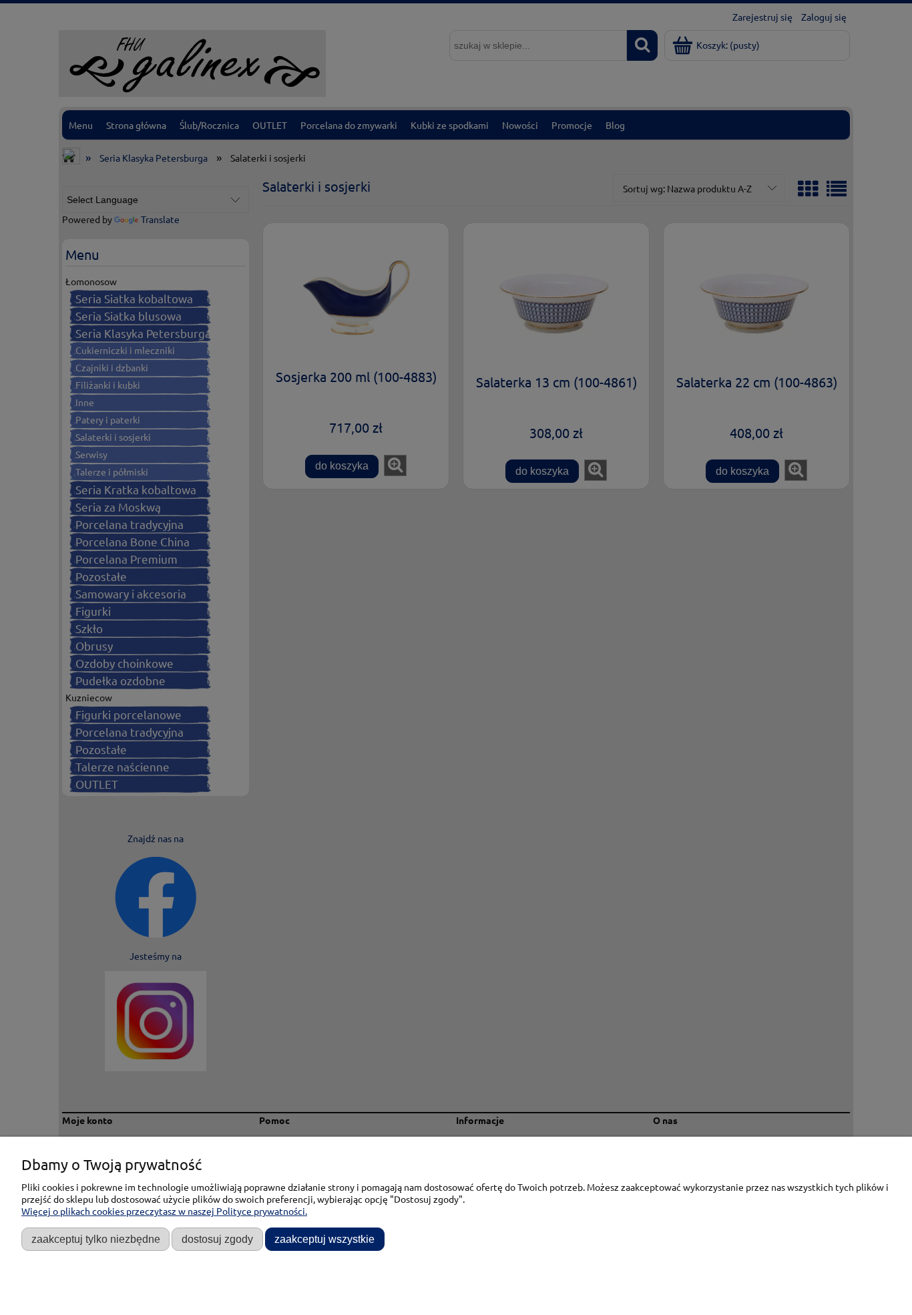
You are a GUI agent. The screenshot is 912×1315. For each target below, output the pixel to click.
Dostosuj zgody (217, 1239)
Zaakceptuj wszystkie (324, 1239)
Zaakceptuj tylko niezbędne (95, 1239)
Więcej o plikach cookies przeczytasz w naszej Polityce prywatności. (164, 1211)
